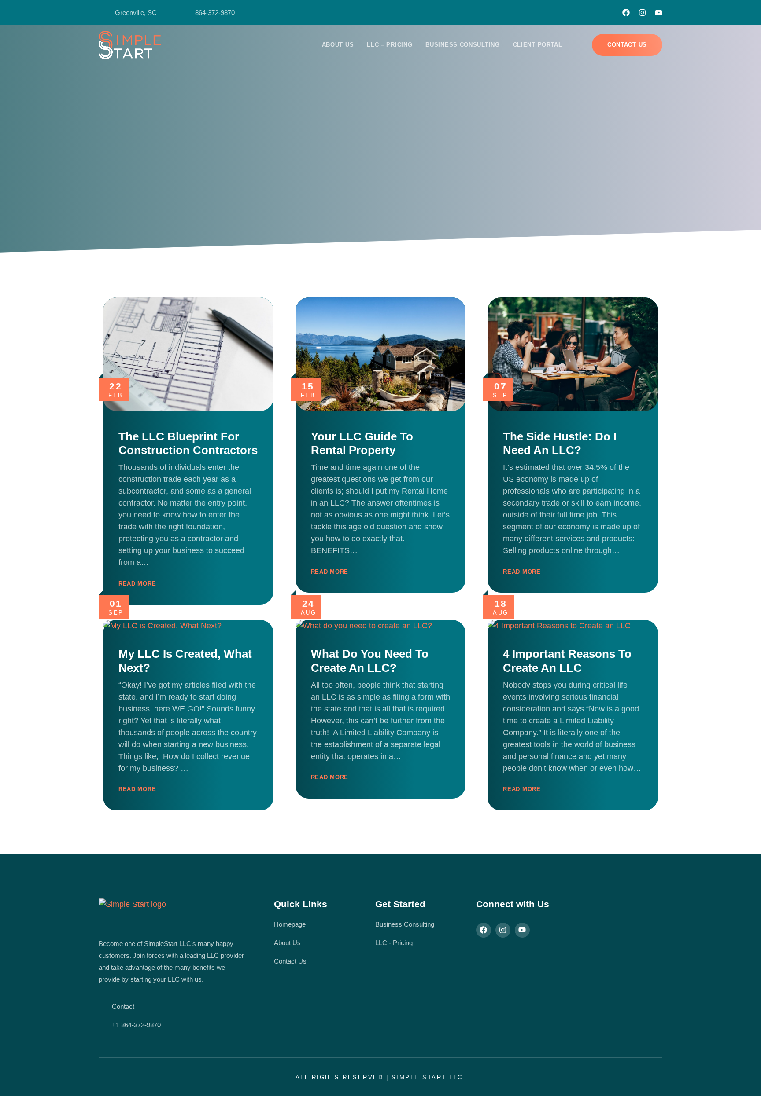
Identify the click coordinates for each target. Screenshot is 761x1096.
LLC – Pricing (389, 44)
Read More (137, 583)
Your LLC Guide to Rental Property (362, 443)
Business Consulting (462, 44)
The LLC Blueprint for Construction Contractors (188, 443)
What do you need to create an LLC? (370, 660)
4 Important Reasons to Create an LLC (567, 660)
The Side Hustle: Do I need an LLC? (560, 443)
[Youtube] (658, 12)
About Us (338, 44)
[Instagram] (642, 12)
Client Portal (537, 44)
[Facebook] (626, 12)
